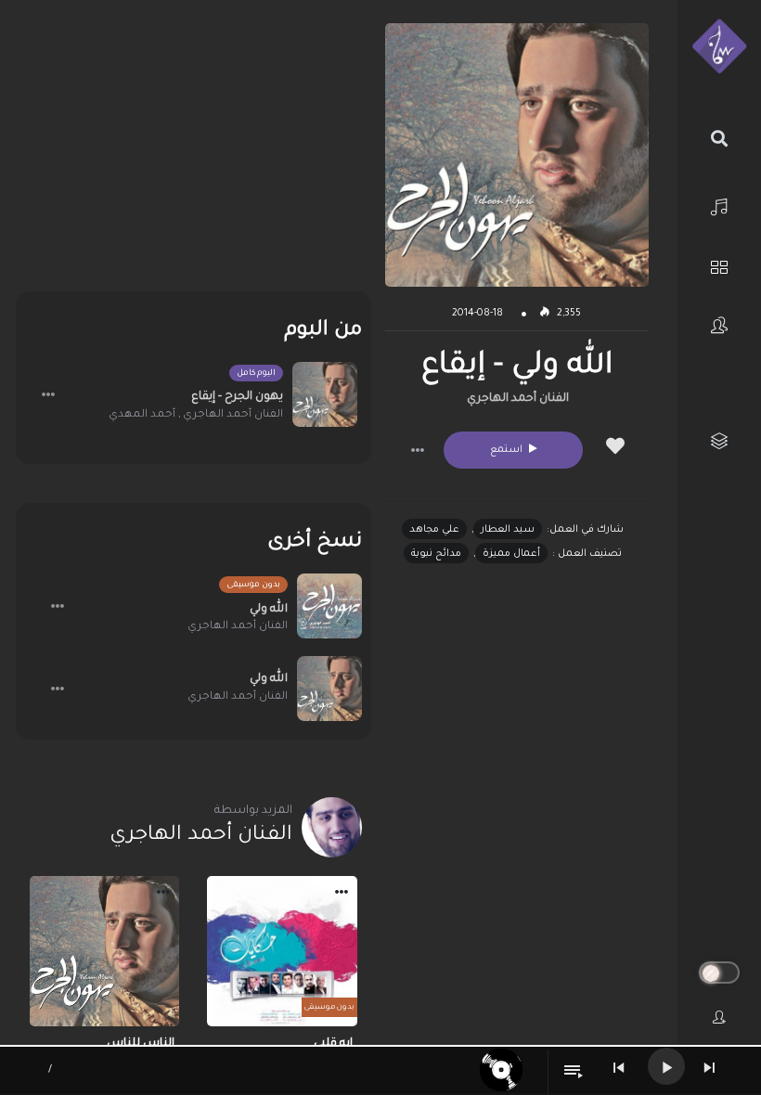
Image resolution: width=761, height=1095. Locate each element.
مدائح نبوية (436, 554)
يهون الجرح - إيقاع (237, 397)
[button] (417, 450)
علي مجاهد (434, 529)
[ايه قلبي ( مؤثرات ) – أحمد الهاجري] (282, 951)
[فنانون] (719, 325)
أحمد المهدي (142, 415)
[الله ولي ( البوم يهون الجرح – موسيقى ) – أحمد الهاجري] (329, 688)
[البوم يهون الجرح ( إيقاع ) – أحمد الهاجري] (324, 394)
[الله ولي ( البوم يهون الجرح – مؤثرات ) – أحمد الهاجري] (329, 605)
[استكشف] (719, 264)
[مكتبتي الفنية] (719, 441)
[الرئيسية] (719, 204)
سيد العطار (508, 529)
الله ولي (269, 609)
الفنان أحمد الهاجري (518, 399)
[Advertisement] (193, 153)
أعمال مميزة (511, 554)
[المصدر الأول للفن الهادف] (719, 47)
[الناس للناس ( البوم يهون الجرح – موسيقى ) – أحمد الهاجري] (105, 951)
